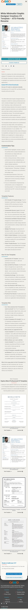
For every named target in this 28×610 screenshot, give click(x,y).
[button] (26, 1)
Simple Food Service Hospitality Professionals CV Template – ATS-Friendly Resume (14, 428)
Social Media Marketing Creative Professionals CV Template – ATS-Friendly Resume (14, 551)
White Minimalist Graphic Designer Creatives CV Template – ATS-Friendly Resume (13, 469)
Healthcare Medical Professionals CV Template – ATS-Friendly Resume (14, 510)
